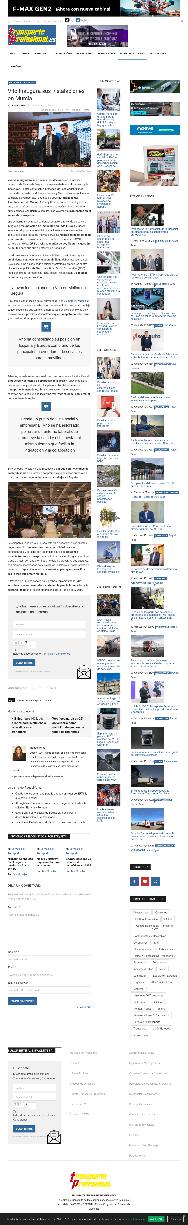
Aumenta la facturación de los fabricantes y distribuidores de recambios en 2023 (155, 355)
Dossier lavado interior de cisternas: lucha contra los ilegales (107, 386)
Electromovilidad (143, 949)
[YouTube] (145, 881)
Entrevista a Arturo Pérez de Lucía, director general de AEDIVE (151, 527)
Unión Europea (161, 1028)
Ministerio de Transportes (148, 995)
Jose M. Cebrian (155, 582)
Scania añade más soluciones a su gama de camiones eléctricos (154, 753)
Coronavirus (140, 942)
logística (138, 982)
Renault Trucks (142, 1008)
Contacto (57, 21)
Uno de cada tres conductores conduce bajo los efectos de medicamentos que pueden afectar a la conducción (108, 285)
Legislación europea (165, 975)
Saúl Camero (170, 325)
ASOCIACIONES (162, 364)
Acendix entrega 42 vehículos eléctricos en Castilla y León (108, 701)
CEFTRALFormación (145, 919)
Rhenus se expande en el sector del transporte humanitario (105, 241)
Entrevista (161, 535)
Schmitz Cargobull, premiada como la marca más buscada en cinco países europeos (152, 836)
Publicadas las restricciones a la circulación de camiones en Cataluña (152, 441)
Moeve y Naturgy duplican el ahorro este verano (48, 862)
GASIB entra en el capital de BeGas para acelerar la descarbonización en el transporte (107, 160)
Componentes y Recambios (149, 936)
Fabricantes (106, 53)
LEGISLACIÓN (162, 241)
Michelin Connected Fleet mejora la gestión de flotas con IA (20, 863)
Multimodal (157, 53)
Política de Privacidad (141, 1124)
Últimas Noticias (79, 1073)
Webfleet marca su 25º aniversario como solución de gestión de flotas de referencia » (68, 725)
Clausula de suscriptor (142, 1114)
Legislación (62, 53)
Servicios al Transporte (22, 82)
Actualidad (41, 53)
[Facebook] (134, 881)
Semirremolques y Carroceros (151, 1015)
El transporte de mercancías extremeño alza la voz (154, 570)
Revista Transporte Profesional (88, 1094)
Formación (139, 962)
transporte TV (78, 1104)
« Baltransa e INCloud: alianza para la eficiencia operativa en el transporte (29, 725)
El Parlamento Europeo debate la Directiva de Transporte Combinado (151, 792)
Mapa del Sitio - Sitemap (143, 1145)
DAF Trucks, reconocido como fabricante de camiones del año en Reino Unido (107, 625)
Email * (12, 967)
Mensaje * (14, 907)
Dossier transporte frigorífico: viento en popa (108, 458)
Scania (161, 1008)
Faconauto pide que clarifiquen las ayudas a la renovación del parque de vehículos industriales (153, 663)
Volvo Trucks (140, 1035)
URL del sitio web (18, 983)
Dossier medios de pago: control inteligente (108, 423)
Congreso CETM (79, 1114)
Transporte (139, 1028)
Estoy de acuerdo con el (41, 653)
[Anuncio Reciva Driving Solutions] (155, 86)
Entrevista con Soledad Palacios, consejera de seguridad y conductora (107, 328)
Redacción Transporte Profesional (148, 496)
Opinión (14, 66)
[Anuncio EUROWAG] (155, 108)
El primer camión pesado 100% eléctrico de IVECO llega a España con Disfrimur (108, 739)
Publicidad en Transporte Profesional (150, 1083)
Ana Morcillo (19, 874)
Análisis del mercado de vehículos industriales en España (150, 398)
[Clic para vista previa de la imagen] (49, 139)
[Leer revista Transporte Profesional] (155, 165)
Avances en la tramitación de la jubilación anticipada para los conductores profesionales (155, 231)
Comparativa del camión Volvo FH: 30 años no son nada (153, 484)
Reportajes (83, 53)
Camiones (161, 912)
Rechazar (175, 1218)
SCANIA (158, 325)
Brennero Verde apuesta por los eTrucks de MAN (107, 776)
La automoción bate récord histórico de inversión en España (50, 822)
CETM (24, 53)
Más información (135, 1218)
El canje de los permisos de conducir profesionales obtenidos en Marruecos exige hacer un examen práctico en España (153, 616)
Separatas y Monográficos (144, 1063)
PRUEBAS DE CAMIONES (167, 492)
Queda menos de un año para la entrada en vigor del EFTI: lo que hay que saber (107, 119)
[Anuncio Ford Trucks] (94, 8)
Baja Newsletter (138, 1155)
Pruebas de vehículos (82, 1083)
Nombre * (13, 952)
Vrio (49, 700)
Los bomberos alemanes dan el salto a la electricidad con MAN (107, 814)
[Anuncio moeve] (155, 130)
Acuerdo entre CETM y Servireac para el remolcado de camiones (154, 276)
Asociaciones (141, 912)
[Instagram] (155, 881)
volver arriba (84, 1007)
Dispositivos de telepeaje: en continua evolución (108, 569)
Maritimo (138, 989)
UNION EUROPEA (163, 800)
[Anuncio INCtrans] (123, 36)
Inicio (13, 53)
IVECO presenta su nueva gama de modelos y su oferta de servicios (108, 664)
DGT (157, 942)
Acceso (47, 21)
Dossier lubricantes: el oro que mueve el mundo (108, 533)
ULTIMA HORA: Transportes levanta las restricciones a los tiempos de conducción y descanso (155, 709)
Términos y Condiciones (56, 653)
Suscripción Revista (140, 1104)
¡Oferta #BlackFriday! (141, 1052)
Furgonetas (159, 962)
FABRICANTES (161, 407)
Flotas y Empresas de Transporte (153, 956)
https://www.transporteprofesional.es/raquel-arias (37, 776)
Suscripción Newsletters (143, 1094)
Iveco (162, 969)
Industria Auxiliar (131, 53)
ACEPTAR (156, 1218)
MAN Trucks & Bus (161, 982)
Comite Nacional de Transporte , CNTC (155, 927)
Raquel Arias (18, 105)
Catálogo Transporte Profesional (148, 1073)
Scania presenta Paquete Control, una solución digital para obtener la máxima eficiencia (153, 316)
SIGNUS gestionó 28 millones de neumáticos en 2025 (78, 862)
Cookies (134, 1135)
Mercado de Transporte (83, 1052)
